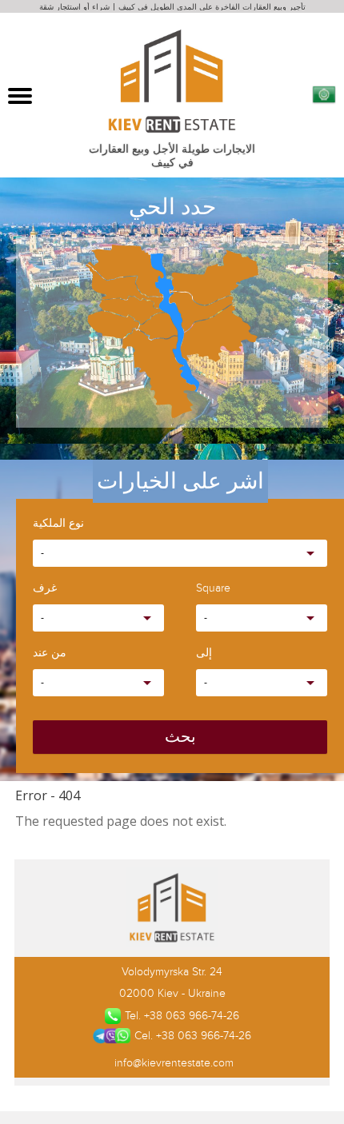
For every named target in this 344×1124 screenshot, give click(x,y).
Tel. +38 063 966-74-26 (182, 1015)
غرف (45, 589)
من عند (49, 654)
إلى (204, 654)
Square (213, 589)
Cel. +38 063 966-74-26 (192, 1035)
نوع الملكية (58, 524)
